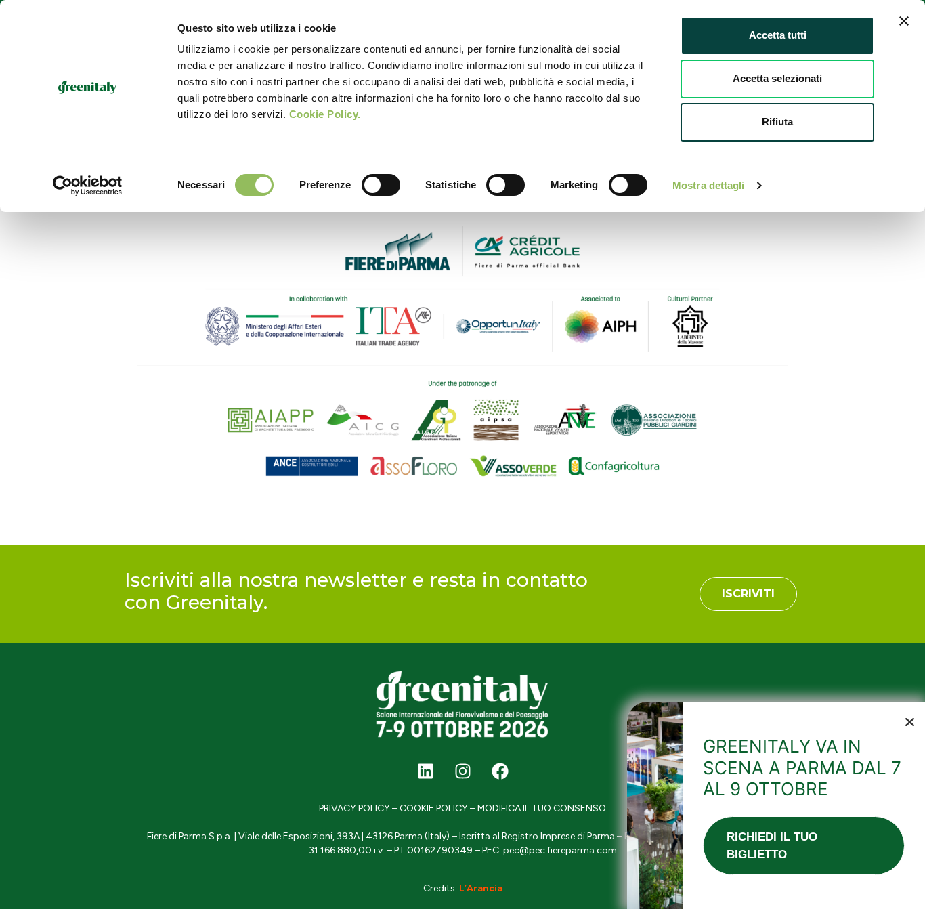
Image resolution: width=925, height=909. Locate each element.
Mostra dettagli (708, 185)
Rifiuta (777, 121)
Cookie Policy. (325, 114)
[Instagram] (462, 771)
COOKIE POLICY (434, 808)
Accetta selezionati (777, 78)
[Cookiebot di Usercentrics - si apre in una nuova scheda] (87, 185)
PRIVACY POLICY (354, 808)
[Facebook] (500, 771)
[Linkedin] (425, 771)
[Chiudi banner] (904, 21)
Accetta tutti (777, 35)
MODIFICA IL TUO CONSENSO (541, 808)
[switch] (381, 185)
